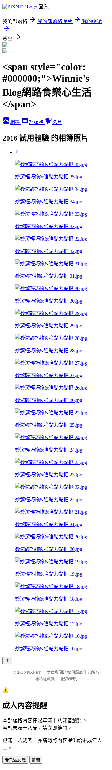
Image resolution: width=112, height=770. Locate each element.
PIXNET (34, 672)
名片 (57, 122)
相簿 (15, 122)
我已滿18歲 (15, 760)
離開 (36, 760)
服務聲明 (69, 678)
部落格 (37, 122)
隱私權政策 (45, 678)
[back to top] (7, 660)
